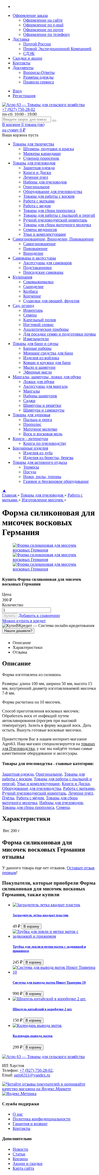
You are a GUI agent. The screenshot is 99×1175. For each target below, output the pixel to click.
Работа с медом (37, 206)
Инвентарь (33, 310)
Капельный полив (39, 320)
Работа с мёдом (30, 798)
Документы (23, 67)
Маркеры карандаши (42, 153)
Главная (9, 495)
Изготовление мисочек (43, 500)
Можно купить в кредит (24, 621)
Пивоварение (35, 248)
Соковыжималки (38, 282)
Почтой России (37, 44)
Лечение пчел (35, 177)
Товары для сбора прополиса (49, 210)
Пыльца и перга (37, 419)
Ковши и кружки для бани (47, 362)
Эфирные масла (37, 372)
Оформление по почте (43, 29)
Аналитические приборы (46, 329)
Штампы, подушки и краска (48, 149)
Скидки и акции (27, 58)
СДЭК (29, 53)
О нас (18, 1114)
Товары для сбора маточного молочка (57, 225)
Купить (9, 616)
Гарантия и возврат (30, 1123)
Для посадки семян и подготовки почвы (59, 334)
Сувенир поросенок (41, 158)
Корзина (20, 1159)
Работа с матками (39, 201)
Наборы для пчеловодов (45, 182)
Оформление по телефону (46, 34)
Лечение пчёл (80, 793)
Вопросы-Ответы (39, 72)
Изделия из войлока (41, 358)
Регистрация (24, 95)
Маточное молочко (40, 429)
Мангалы (31, 391)
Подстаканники (37, 267)
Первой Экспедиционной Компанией (57, 48)
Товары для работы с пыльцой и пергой (59, 215)
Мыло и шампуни (39, 367)
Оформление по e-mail (43, 25)
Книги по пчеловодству (44, 443)
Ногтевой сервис (38, 324)
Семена (30, 315)
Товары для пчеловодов (42, 495)
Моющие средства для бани (48, 353)
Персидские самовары (43, 272)
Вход (17, 91)
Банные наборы (37, 348)
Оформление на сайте (43, 20)
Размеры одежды (38, 77)
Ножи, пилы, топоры (42, 476)
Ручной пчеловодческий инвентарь (55, 220)
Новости (20, 1149)
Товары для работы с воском (48, 196)
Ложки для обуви (38, 381)
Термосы (31, 467)
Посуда (29, 472)
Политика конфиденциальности (41, 1119)
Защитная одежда (39, 168)
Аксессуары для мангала (45, 386)
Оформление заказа (30, 15)
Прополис (32, 424)
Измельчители (36, 339)
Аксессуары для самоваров (47, 263)
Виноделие (33, 253)
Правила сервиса (38, 82)
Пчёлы (8, 798)
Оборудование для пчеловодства (52, 191)
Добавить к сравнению (39, 615)
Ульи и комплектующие (44, 234)
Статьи (19, 1154)
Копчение (32, 296)
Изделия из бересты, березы (48, 457)
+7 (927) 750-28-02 (18, 109)
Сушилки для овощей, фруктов (51, 301)
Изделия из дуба (38, 453)
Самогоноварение (39, 244)
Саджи (29, 400)
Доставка (21, 39)
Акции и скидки (28, 1163)
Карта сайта (23, 1168)
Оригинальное (36, 187)
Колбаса (30, 291)
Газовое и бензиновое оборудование (56, 481)
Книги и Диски (37, 172)
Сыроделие (33, 286)
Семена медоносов (40, 229)
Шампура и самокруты (43, 410)
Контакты (21, 63)
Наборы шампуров (40, 396)
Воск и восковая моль (42, 434)
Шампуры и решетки (42, 405)
